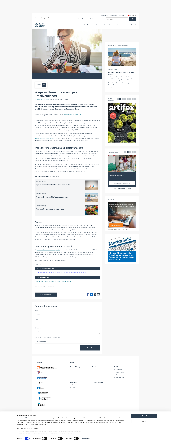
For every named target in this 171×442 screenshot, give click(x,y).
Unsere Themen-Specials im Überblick (122, 188)
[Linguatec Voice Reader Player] (44, 85)
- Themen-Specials (48, 99)
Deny (144, 421)
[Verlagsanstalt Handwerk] (48, 398)
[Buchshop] (48, 393)
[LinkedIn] (91, 294)
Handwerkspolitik (101, 25)
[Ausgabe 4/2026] (122, 123)
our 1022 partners (28, 418)
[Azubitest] (48, 383)
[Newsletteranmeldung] (122, 215)
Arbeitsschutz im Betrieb (72, 115)
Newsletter (104, 15)
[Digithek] (48, 405)
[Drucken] (94, 294)
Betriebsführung (88, 25)
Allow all (144, 416)
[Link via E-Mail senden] (98, 294)
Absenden (89, 348)
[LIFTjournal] (48, 388)
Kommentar (38, 328)
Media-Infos (122, 15)
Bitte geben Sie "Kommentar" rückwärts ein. (47, 337)
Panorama (120, 25)
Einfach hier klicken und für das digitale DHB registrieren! (54, 281)
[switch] (44, 438)
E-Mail (36, 319)
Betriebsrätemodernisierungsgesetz (46, 138)
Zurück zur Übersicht (45, 294)
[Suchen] (132, 19)
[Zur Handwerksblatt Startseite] (40, 25)
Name (36, 310)
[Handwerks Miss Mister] (48, 377)
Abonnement (113, 15)
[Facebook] (87, 294)
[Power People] (48, 372)
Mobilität (111, 25)
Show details (86, 438)
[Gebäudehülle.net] (48, 367)
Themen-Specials (131, 25)
